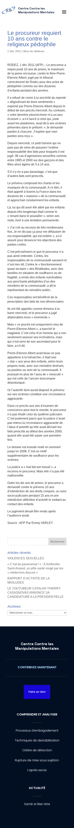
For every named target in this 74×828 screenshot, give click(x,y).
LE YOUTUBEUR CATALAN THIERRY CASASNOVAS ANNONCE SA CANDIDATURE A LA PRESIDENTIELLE (35, 593)
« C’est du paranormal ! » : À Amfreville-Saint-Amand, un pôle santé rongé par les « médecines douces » (35, 568)
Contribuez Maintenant (37, 667)
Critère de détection (37, 750)
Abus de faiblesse (33, 51)
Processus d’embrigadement (37, 730)
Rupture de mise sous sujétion (37, 760)
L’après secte (37, 770)
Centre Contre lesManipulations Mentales (37, 646)
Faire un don (37, 692)
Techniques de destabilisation (37, 740)
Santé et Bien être (37, 804)
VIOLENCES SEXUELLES (25, 558)
